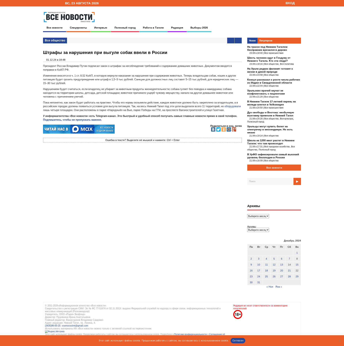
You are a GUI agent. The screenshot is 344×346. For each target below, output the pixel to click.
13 (281, 264)
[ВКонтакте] (213, 129)
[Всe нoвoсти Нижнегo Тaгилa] (69, 23)
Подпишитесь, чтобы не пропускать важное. (72, 119)
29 (297, 276)
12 (274, 264)
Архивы (251, 226)
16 (251, 270)
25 (266, 276)
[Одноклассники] (223, 129)
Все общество (55, 40)
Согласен (237, 340)
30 (251, 282)
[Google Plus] (234, 129)
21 (289, 270)
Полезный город (125, 27)
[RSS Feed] (50, 3)
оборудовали (232, 106)
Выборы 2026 (199, 27)
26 (274, 276)
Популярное (265, 40)
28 (289, 276)
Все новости (55, 27)
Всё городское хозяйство (277, 146)
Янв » (278, 286)
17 (258, 270)
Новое (252, 40)
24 (258, 276)
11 (266, 264)
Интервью (100, 27)
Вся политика (287, 64)
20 (281, 270)
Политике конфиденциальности (190, 334)
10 (258, 264)
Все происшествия (273, 53)
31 (258, 282)
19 (274, 270)
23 (251, 276)
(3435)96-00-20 (52, 325)
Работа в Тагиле (153, 27)
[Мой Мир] (229, 129)
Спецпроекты (78, 27)
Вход (290, 3)
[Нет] (339, 340)
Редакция (177, 27)
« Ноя (269, 286)
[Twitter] (218, 129)
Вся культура (286, 118)
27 (281, 276)
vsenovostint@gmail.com (75, 325)
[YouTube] (56, 3)
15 (297, 264)
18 (266, 270)
